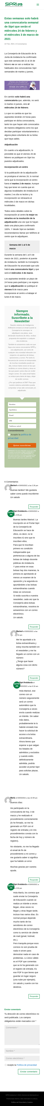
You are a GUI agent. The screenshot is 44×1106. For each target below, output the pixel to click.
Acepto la (19, 436)
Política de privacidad (27, 1065)
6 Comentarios (21, 44)
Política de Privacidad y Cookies (22, 1102)
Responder (34, 507)
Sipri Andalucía (20, 511)
